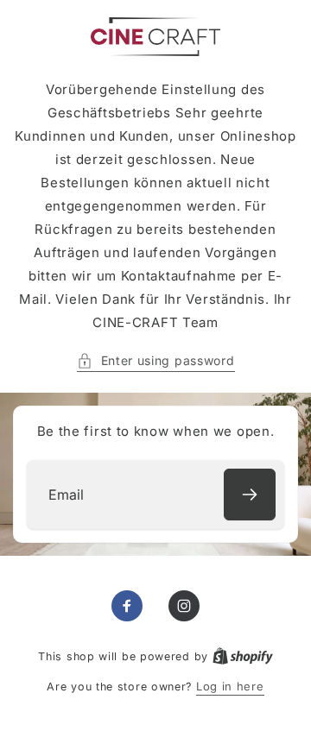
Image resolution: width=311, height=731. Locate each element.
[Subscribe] (250, 494)
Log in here (230, 686)
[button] (156, 360)
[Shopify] (243, 656)
